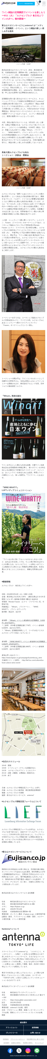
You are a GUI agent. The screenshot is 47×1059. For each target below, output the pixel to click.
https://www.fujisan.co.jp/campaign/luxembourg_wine (22, 658)
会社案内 (6, 1043)
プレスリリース (12, 1033)
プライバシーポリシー (17, 1039)
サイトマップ (39, 1043)
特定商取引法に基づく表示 (35, 1039)
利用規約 (6, 1039)
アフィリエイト (12, 1028)
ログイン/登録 (26, 3)
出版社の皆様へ (16, 1043)
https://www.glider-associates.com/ (23, 1000)
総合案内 (23, 1022)
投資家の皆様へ (28, 1043)
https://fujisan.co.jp (17, 906)
